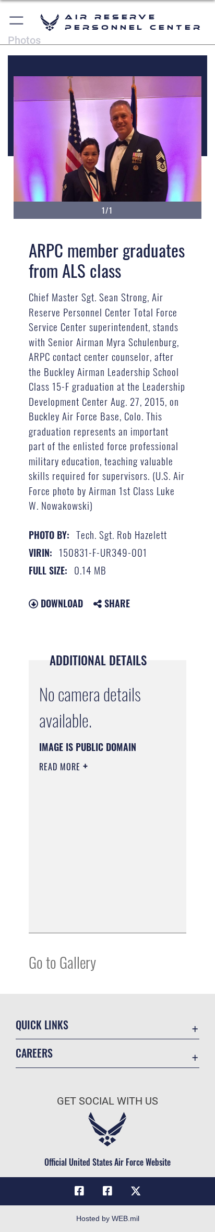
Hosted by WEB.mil (107, 1218)
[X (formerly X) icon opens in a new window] (136, 1191)
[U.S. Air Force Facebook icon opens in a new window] (107, 1191)
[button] (17, 22)
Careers (34, 1053)
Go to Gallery (62, 962)
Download (60, 603)
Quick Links (42, 1024)
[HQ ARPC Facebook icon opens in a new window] (79, 1191)
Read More (61, 766)
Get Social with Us (107, 1101)
